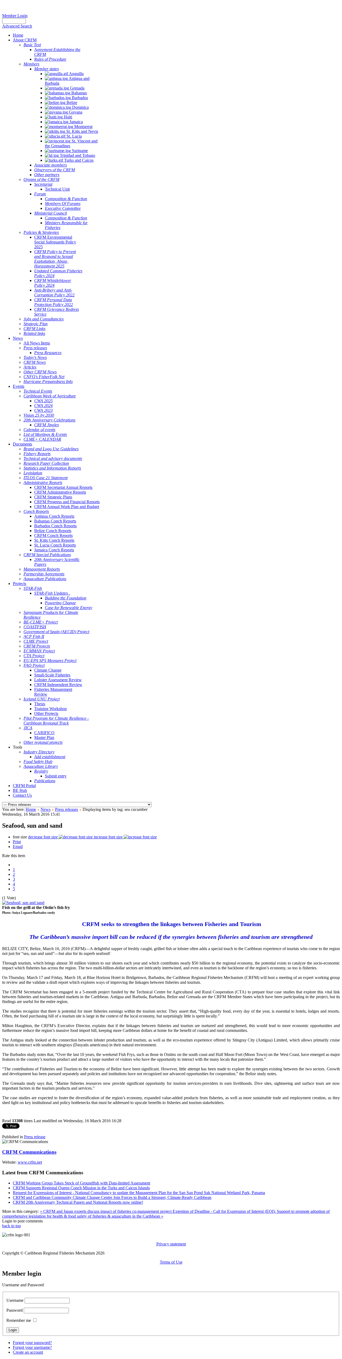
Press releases (66, 809)
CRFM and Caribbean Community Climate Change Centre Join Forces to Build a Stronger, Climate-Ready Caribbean (112, 1197)
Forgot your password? (32, 1342)
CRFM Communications (29, 1152)
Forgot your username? (32, 1347)
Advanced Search (17, 26)
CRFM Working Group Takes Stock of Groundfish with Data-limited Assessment (81, 1183)
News (45, 809)
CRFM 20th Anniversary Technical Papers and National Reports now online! (78, 1202)
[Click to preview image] (23, 902)
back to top (11, 1226)
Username (15, 1300)
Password (14, 1310)
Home (31, 809)
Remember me (18, 1320)
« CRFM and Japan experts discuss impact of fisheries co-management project (106, 1211)
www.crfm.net (30, 1162)
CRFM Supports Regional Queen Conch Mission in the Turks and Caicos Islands (81, 1188)
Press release (34, 1137)
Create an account (28, 1352)
